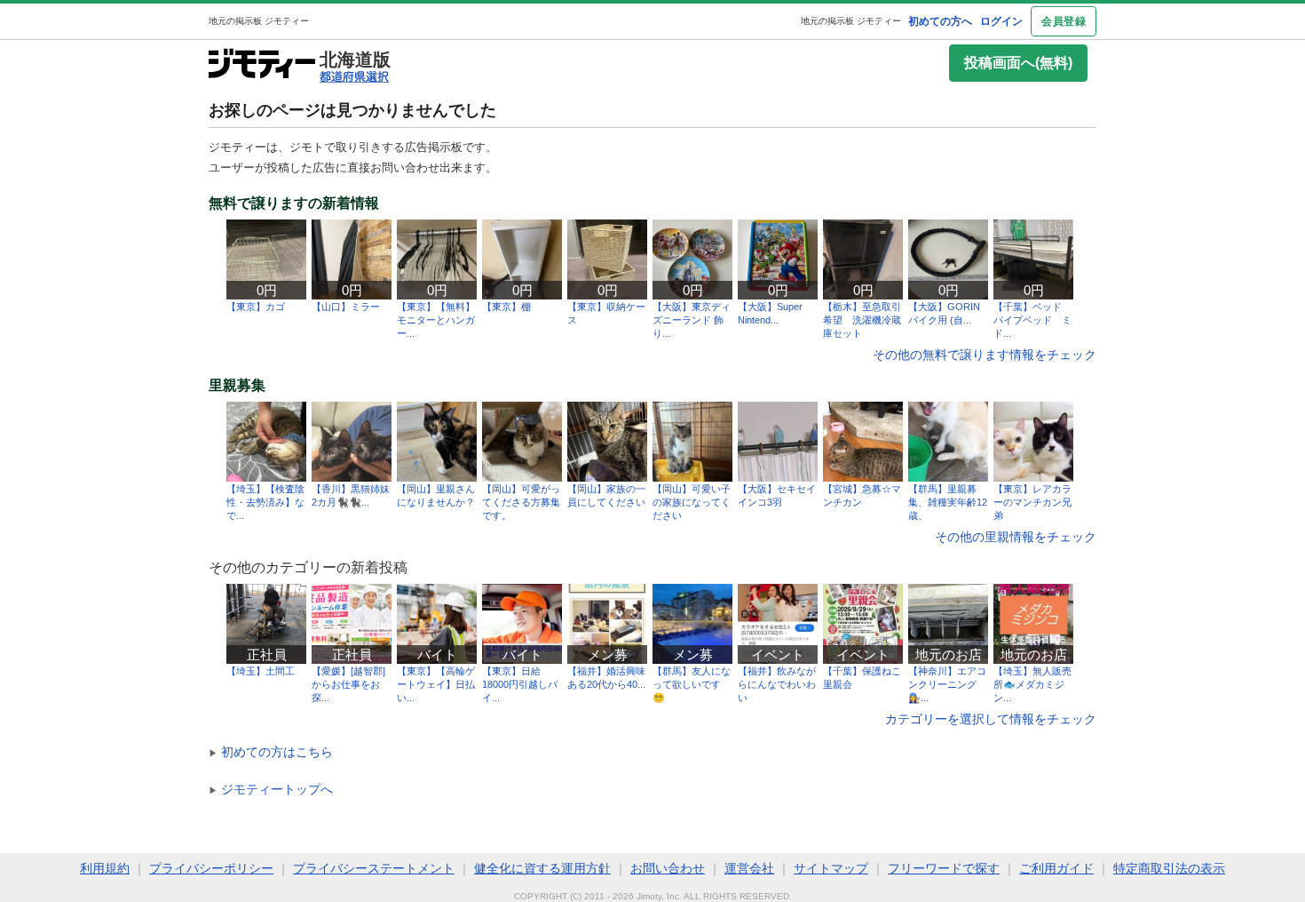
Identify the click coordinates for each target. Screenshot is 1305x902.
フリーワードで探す (944, 868)
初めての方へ (940, 21)
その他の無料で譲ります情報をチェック (984, 354)
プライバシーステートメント (374, 868)
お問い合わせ (667, 868)
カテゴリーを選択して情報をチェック (990, 719)
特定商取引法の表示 (1169, 868)
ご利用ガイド (1056, 868)
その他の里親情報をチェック (1015, 537)
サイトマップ (831, 868)
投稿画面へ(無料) (1018, 62)
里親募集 (237, 386)
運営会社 (749, 868)
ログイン (1001, 21)
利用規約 (105, 868)
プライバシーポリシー (211, 868)
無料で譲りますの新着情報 (294, 203)
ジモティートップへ (271, 789)
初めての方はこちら (271, 752)
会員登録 (1063, 21)
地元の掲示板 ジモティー (851, 21)
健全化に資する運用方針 (542, 868)
